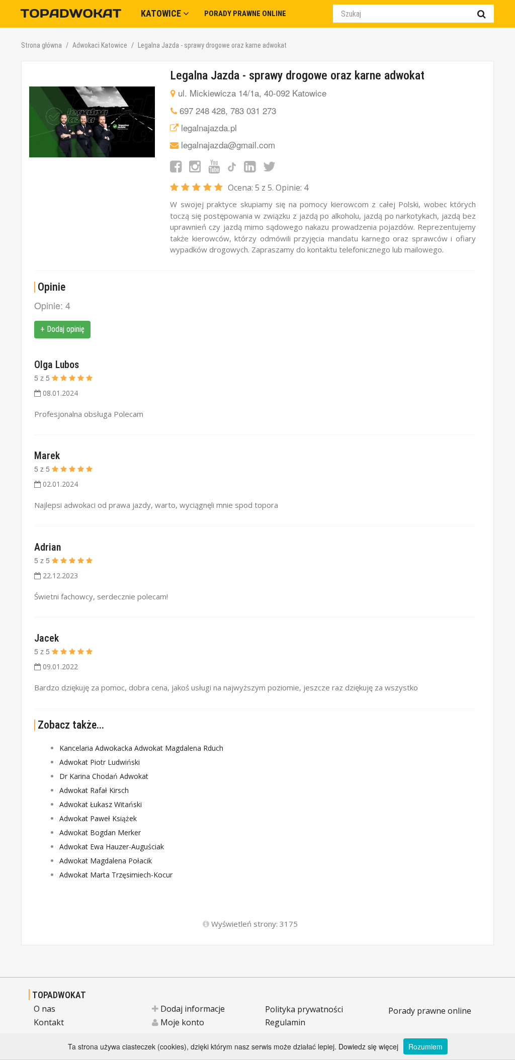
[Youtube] (214, 165)
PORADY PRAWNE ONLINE (245, 13)
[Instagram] (195, 165)
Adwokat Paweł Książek (98, 818)
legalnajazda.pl (209, 127)
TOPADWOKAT (59, 995)
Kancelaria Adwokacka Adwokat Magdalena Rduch (141, 748)
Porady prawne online (429, 1010)
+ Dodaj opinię (62, 329)
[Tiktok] (231, 165)
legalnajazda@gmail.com (228, 144)
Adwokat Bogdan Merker (100, 832)
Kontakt (49, 1022)
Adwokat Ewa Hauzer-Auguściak (111, 846)
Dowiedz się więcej (368, 1046)
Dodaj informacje (191, 1008)
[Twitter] (269, 165)
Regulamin (285, 1022)
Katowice (162, 13)
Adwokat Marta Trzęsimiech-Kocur (116, 874)
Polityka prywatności (304, 1009)
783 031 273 (253, 110)
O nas (44, 1008)
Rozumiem (425, 1046)
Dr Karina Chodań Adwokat (103, 776)
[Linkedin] (249, 165)
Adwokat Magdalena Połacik (105, 860)
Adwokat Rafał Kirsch (94, 790)
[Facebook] (176, 165)
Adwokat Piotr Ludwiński (99, 762)
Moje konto (181, 1022)
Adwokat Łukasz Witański (100, 804)
